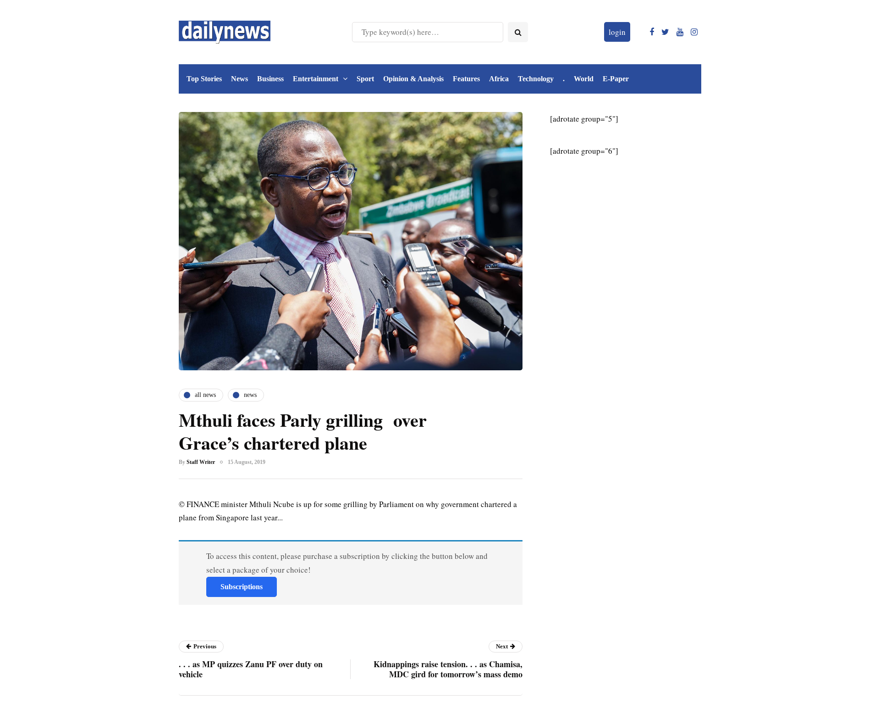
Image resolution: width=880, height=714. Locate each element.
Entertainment (315, 79)
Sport (365, 79)
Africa (499, 79)
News (239, 79)
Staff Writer (201, 462)
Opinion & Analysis (413, 79)
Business (270, 79)
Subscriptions (241, 587)
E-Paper (616, 79)
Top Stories (204, 79)
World (584, 79)
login (617, 32)
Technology (536, 79)
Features (466, 79)
